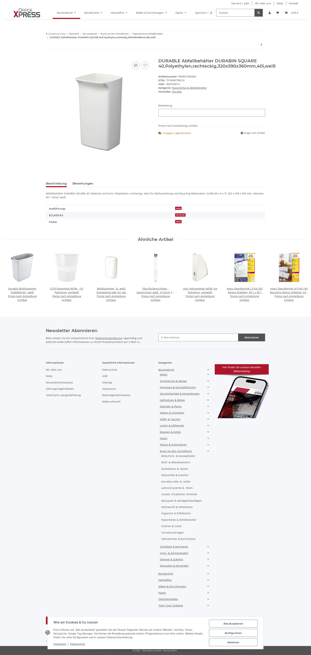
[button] (270, 12)
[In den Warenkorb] (49, 56)
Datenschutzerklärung (108, 338)
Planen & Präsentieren (173, 444)
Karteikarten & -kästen (174, 468)
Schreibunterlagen (172, 532)
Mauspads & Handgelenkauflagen (181, 500)
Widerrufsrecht (111, 401)
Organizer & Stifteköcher (176, 513)
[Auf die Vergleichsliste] (136, 65)
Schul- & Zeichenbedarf (174, 553)
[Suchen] (258, 13)
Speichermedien (168, 599)
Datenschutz (77, 643)
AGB (104, 376)
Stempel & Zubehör (171, 559)
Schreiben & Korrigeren (174, 546)
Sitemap (107, 382)
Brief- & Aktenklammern (175, 462)
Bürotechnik (165, 573)
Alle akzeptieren (233, 623)
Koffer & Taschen (170, 419)
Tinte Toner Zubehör (170, 605)
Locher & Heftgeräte (172, 425)
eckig (178, 208)
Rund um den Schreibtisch (176, 451)
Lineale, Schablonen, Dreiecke (179, 494)
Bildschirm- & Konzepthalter (178, 456)
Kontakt (293, 3)
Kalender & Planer (171, 406)
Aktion (163, 374)
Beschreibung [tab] (56, 183)
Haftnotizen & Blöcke (172, 400)
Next (302, 275)
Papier (164, 438)
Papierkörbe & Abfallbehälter (189, 88)
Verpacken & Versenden (174, 565)
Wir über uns (263, 3)
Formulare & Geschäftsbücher (178, 387)
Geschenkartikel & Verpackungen (180, 393)
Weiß (178, 221)
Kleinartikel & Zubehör (174, 475)
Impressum (59, 643)
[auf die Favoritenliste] (145, 65)
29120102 (180, 215)
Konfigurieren (233, 632)
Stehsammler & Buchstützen (178, 539)
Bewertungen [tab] (83, 183)
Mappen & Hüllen (170, 432)
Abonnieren (251, 337)
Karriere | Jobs (240, 3)
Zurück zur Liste (56, 33)
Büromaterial (166, 369)
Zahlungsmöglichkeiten (60, 388)
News (280, 3)
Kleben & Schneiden (172, 412)
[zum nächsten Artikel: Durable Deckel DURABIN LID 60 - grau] (261, 44)
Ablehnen (233, 642)
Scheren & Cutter (171, 526)
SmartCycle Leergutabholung (63, 395)
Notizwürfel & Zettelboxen (177, 507)
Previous (9, 275)
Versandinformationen (59, 382)
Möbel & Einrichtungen (172, 586)
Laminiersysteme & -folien (177, 488)
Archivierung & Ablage (173, 381)
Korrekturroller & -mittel (175, 481)
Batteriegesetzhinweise (116, 395)
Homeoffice (165, 580)
